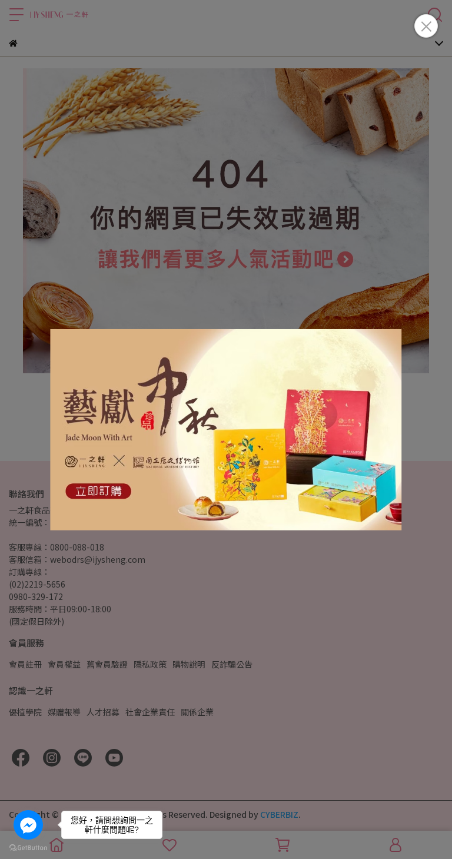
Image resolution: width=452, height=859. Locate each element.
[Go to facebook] (28, 825)
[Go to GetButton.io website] (28, 847)
